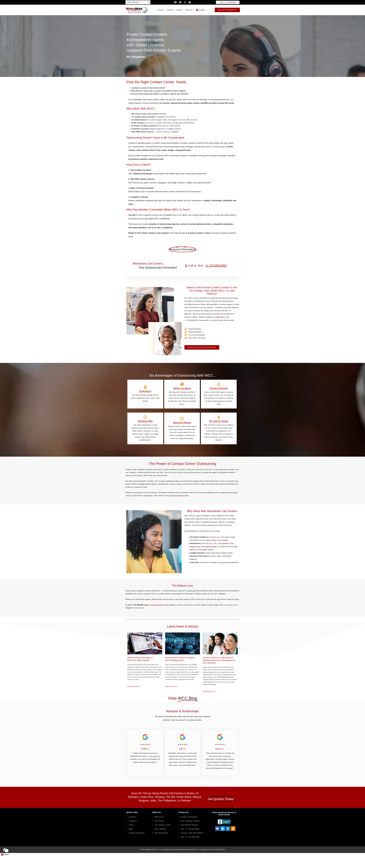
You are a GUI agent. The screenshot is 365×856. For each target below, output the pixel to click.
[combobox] (4, 854)
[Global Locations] (182, 384)
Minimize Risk (145, 421)
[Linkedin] (180, 2)
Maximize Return (182, 422)
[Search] (149, 2)
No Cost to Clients (219, 421)
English (5, 854)
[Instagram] (190, 2)
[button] (228, 2)
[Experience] (145, 387)
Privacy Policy (202, 849)
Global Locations (182, 388)
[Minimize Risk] (145, 417)
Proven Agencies (219, 388)
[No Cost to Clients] (219, 417)
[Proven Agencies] (219, 384)
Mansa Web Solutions (190, 849)
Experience (145, 391)
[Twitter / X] (185, 2)
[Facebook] (175, 2)
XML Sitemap (221, 849)
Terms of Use (212, 849)
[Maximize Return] (182, 418)
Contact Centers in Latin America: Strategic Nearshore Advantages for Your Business (219, 660)
